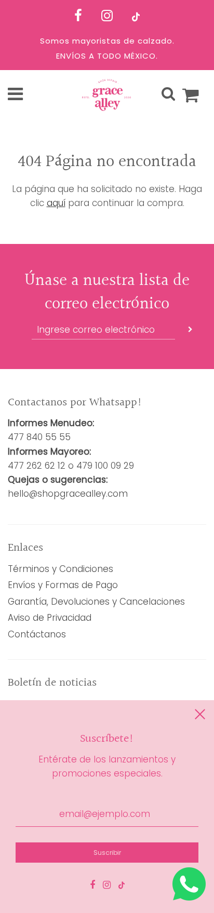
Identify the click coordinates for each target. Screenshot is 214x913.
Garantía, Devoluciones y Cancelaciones (96, 601)
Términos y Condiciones (60, 569)
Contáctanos (37, 634)
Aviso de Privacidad (49, 617)
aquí (56, 203)
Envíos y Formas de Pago (63, 585)
